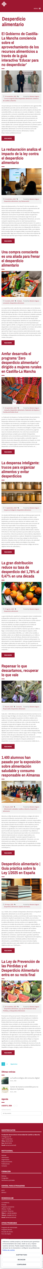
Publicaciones (6, 1164)
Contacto (4, 1166)
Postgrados (5, 1178)
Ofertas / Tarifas (6, 1209)
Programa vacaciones (8, 1207)
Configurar (21, 1264)
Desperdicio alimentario (25, 98)
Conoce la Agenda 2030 (11, 98)
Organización (5, 1159)
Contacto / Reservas (7, 1211)
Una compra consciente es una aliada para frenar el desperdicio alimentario (21, 258)
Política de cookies (8, 1250)
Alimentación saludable (11, 809)
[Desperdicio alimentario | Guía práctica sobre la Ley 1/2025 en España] (22, 889)
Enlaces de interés (7, 1162)
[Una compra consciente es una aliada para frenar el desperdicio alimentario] (22, 284)
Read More (8, 138)
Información (5, 1157)
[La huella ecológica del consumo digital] (5, 1080)
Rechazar (21, 1259)
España (21, 907)
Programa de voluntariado (9, 1227)
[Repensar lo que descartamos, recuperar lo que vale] (22, 691)
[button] (36, 9)
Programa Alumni (7, 1229)
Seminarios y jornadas (8, 1180)
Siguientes (13, 1064)
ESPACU (4, 1192)
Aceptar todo (21, 1255)
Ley (20, 201)
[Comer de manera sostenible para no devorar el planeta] (5, 1089)
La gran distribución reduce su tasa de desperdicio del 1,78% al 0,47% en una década (20, 569)
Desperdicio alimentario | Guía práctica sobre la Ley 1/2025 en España (21, 868)
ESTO (3, 1190)
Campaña (7, 410)
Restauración (25, 201)
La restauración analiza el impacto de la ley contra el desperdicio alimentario (21, 156)
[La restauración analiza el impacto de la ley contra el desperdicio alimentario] (22, 182)
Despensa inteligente (10, 510)
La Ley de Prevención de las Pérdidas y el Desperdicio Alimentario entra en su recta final (21, 968)
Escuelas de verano (7, 1232)
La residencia (5, 1202)
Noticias (4, 1155)
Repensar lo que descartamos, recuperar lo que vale (20, 670)
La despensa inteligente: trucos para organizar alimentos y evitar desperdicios (21, 469)
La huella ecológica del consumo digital (25, 1078)
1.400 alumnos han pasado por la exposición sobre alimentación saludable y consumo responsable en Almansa (21, 766)
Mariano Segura (34, 96)
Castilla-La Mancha (24, 809)
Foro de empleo (6, 1234)
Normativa (27, 907)
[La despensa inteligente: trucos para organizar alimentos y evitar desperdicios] (22, 493)
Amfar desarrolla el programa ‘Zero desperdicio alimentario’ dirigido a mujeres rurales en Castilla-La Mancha (21, 362)
